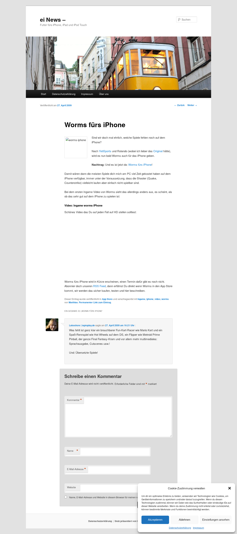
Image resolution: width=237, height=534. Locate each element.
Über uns (104, 94)
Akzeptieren (155, 519)
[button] (229, 488)
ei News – (53, 19)
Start (43, 94)
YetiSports (105, 151)
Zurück (179, 105)
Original (158, 151)
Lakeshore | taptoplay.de (82, 325)
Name (72, 451)
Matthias (73, 302)
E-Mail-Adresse (76, 469)
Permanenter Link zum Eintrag (95, 302)
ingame (141, 299)
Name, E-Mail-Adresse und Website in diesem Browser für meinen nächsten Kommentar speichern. (119, 497)
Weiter (192, 105)
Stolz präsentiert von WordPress (132, 521)
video (157, 299)
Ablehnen (184, 519)
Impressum (198, 527)
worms (165, 299)
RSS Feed (99, 286)
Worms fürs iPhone (140, 164)
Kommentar (74, 400)
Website (71, 487)
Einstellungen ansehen (215, 519)
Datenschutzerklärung (180, 527)
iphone (149, 299)
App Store (107, 299)
